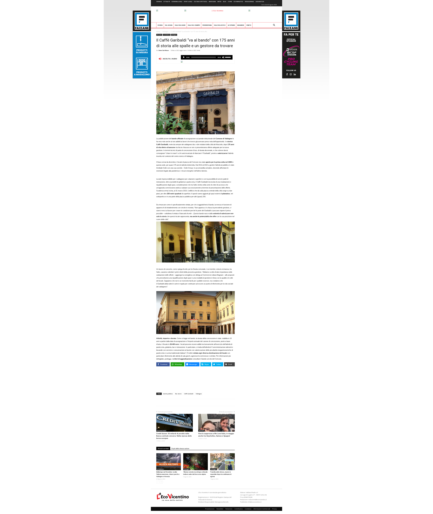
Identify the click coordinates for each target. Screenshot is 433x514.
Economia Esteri (161, 430)
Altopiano (231, 25)
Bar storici (178, 394)
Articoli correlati (163, 448)
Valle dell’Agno (180, 25)
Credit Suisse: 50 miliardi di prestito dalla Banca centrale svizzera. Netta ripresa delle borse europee (174, 436)
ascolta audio (184, 57)
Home (158, 31)
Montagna (212, 1)
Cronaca (159, 1)
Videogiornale (249, 1)
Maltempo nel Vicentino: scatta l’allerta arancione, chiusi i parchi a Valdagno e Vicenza (167, 474)
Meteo (219, 1)
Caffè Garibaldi (188, 394)
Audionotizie (260, 1)
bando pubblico (168, 394)
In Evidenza (167, 35)
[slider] (228, 57)
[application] (207, 57)
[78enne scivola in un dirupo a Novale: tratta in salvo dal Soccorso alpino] (195, 461)
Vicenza (160, 25)
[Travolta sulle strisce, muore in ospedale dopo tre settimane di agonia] (222, 461)
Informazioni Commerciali (261, 509)
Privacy (274, 509)
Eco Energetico (238, 1)
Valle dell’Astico (220, 25)
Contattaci (248, 509)
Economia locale (177, 1)
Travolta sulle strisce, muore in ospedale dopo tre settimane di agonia (220, 474)
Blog (224, 1)
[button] (274, 25)
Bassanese (240, 25)
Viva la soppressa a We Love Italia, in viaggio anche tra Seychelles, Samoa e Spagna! (216, 435)
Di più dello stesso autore (180, 448)
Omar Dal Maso (163, 50)
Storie (230, 1)
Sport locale (188, 1)
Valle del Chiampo (194, 25)
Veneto (248, 25)
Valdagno (165, 31)
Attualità (167, 1)
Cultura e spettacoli (200, 1)
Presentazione (209, 509)
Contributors (238, 509)
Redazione (229, 509)
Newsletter (219, 509)
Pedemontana (207, 25)
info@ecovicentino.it (254, 502)
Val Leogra (168, 25)
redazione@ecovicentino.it (257, 500)
